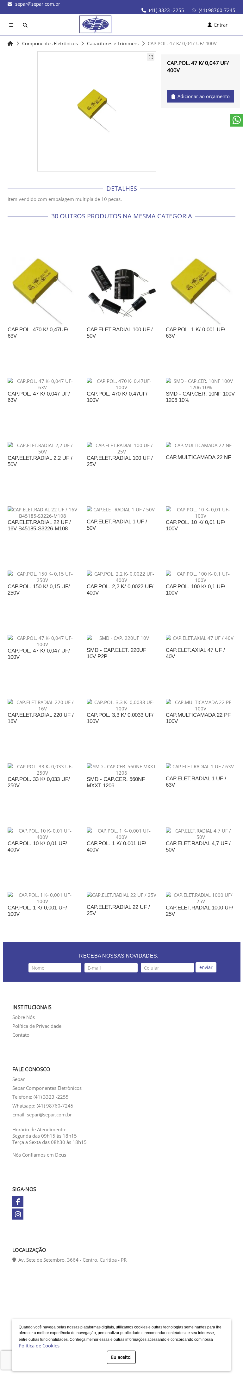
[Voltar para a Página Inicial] (10, 43)
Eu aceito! (121, 1357)
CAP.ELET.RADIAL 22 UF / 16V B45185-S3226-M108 (39, 525)
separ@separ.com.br (37, 4)
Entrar (219, 25)
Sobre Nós (23, 1017)
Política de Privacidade (36, 1026)
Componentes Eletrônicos (50, 43)
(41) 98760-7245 (217, 10)
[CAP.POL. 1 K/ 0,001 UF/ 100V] (42, 898)
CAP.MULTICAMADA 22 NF (198, 457)
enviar (206, 967)
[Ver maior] (150, 57)
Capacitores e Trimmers (113, 43)
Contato (20, 1035)
